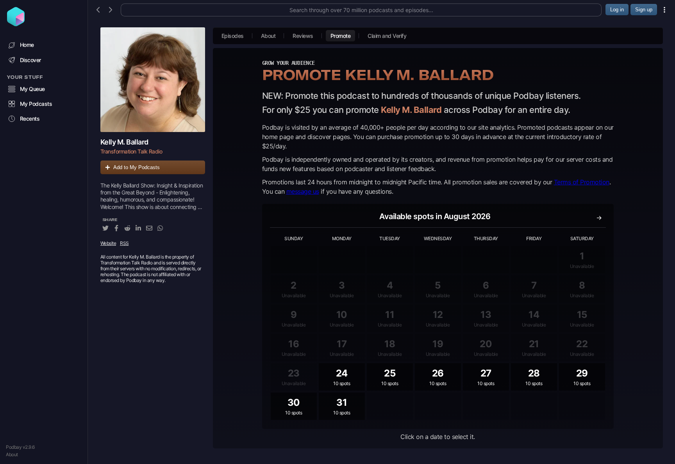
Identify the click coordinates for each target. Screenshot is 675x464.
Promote (340, 35)
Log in (617, 9)
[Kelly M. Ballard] (152, 79)
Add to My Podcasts (136, 167)
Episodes (232, 35)
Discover (30, 60)
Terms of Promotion (581, 182)
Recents (30, 118)
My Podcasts (36, 103)
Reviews (303, 35)
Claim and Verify (387, 35)
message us (302, 191)
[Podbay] (16, 24)
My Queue (32, 89)
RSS (124, 243)
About (12, 454)
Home (27, 44)
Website (108, 243)
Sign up (643, 9)
